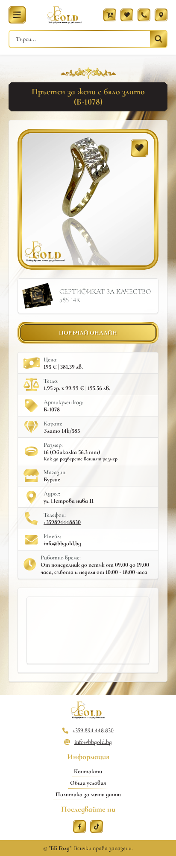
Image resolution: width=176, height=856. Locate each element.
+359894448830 (62, 522)
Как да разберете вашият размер (80, 459)
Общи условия (88, 782)
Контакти (88, 771)
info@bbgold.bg (62, 543)
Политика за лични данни (88, 794)
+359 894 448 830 (93, 730)
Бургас (52, 479)
